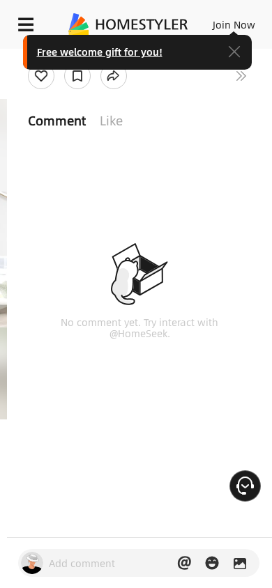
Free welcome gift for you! (100, 52)
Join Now (234, 24)
